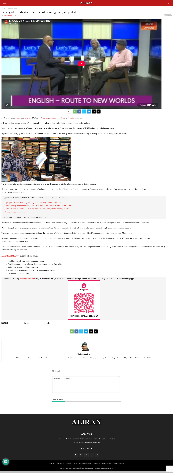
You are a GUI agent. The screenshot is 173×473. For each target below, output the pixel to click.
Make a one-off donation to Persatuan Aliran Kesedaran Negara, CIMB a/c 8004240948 (39, 205)
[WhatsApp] (75, 111)
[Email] (94, 111)
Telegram (44, 117)
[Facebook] (79, 111)
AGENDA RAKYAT (10, 255)
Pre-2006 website (85, 463)
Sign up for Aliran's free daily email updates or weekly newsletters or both (33, 202)
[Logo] (86, 428)
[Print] (99, 111)
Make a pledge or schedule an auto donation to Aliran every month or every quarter (37, 208)
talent (49, 323)
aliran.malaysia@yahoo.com (91, 442)
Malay (18, 117)
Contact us (60, 463)
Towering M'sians (12, 8)
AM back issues (119, 463)
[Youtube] (97, 455)
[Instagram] (81, 455)
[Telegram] (89, 111)
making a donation (27, 278)
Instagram (53, 117)
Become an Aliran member (15, 211)
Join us (75, 463)
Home (3, 8)
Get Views (168, 15)
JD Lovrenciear (8, 15)
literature (27, 323)
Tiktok (61, 117)
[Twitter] (84, 111)
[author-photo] (84, 350)
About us (52, 463)
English (28, 117)
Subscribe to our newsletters (102, 463)
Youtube (71, 117)
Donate (68, 463)
